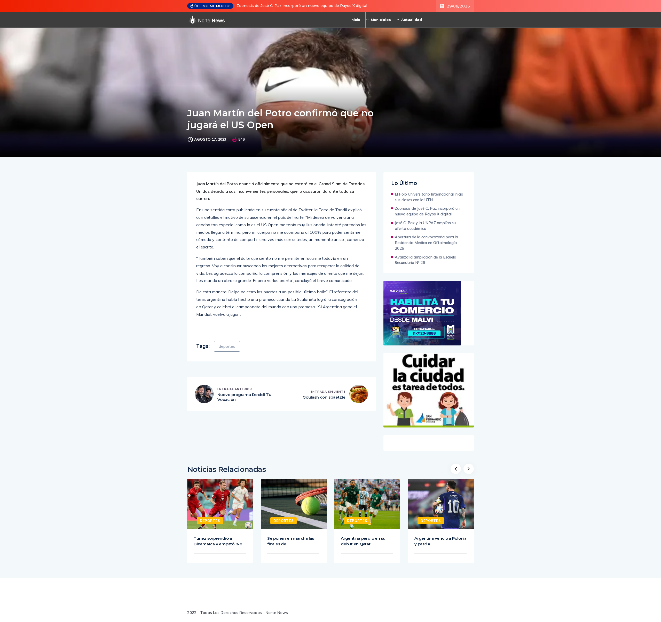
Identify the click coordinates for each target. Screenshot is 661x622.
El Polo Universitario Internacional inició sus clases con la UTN (429, 197)
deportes (227, 346)
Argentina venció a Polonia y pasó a (440, 541)
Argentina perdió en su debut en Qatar (363, 541)
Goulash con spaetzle (324, 397)
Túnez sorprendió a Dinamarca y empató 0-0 (218, 541)
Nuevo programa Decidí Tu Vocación (244, 397)
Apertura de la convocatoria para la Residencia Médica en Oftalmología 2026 (426, 243)
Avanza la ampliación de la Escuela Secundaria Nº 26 (425, 260)
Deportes (210, 521)
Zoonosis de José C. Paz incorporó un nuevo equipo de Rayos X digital (302, 5)
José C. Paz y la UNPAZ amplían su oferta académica (425, 225)
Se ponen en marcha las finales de (290, 541)
